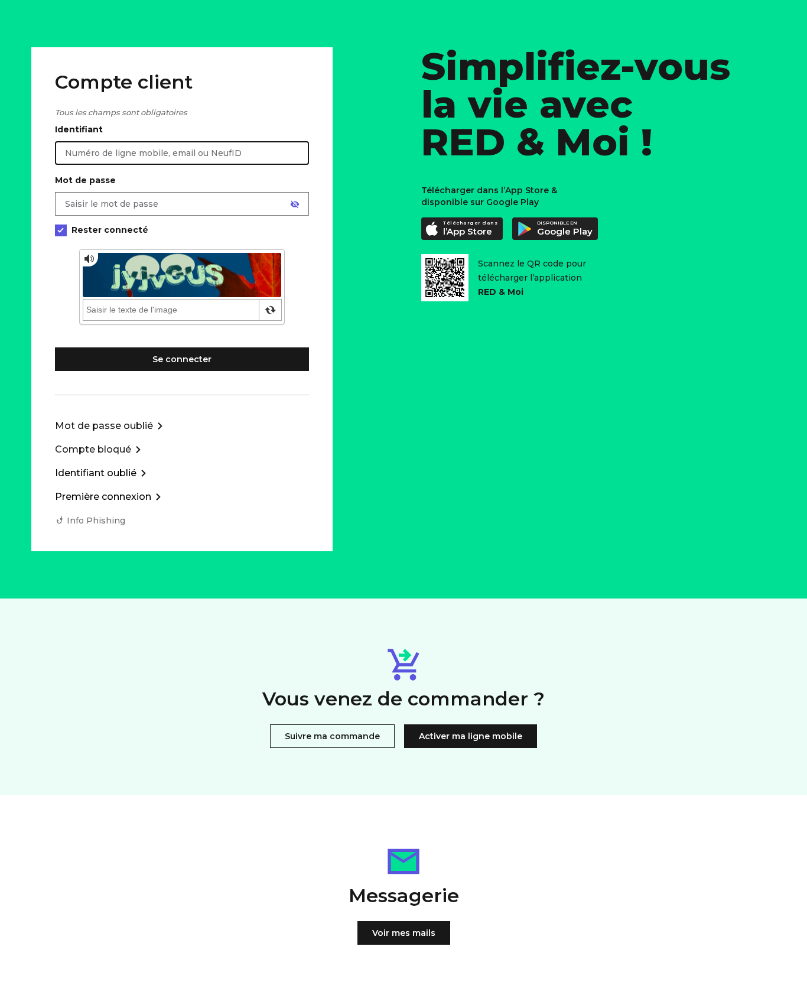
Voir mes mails (403, 933)
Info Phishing (96, 520)
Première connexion (103, 496)
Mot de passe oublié (104, 425)
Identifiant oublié (95, 473)
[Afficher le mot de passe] (295, 204)
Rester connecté (109, 230)
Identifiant (79, 129)
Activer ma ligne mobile (470, 736)
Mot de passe (85, 180)
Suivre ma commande (332, 736)
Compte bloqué (93, 449)
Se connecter (181, 359)
